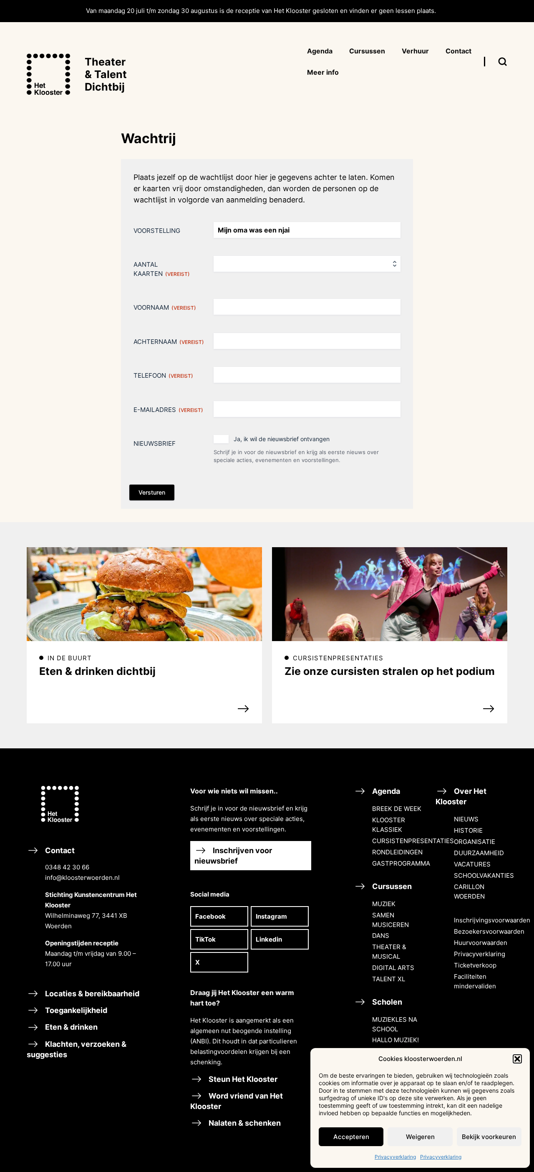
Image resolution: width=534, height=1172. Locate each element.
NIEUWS (466, 819)
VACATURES (472, 864)
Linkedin (269, 939)
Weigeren (420, 1137)
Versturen (152, 492)
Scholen (386, 1002)
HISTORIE (468, 830)
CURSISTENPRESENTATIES (413, 841)
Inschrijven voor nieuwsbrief (233, 855)
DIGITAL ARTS (393, 968)
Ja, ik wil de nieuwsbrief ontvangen (282, 438)
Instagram (271, 916)
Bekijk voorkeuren (489, 1137)
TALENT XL (388, 979)
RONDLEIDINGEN (397, 852)
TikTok (205, 939)
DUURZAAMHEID (479, 853)
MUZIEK (383, 904)
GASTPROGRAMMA (401, 863)
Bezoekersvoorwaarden (489, 931)
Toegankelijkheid (75, 1010)
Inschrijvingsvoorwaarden (492, 920)
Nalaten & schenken (244, 1123)
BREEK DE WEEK (396, 809)
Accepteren (351, 1137)
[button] (517, 1059)
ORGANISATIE (474, 842)
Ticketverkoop (475, 965)
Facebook (210, 916)
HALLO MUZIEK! (395, 1040)
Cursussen (391, 886)
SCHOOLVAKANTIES (484, 875)
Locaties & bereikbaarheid (91, 993)
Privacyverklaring (395, 1157)
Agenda (385, 791)
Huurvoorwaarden (480, 943)
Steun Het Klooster (242, 1079)
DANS (380, 936)
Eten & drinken (70, 1027)
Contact (90, 907)
